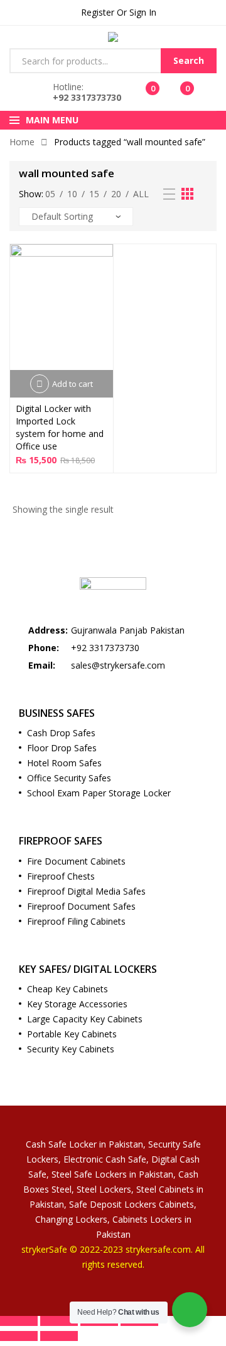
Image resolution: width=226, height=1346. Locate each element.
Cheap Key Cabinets (67, 989)
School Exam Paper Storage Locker (99, 793)
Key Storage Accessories (77, 1004)
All (141, 194)
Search (188, 60)
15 (94, 194)
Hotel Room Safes (64, 763)
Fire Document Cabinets (76, 861)
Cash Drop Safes (61, 733)
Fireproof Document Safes (81, 906)
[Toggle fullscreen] (59, 1321)
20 (116, 194)
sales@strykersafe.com (118, 665)
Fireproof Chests (61, 876)
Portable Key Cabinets (72, 1034)
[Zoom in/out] (19, 1321)
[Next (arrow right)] (59, 1336)
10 (72, 194)
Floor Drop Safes (62, 748)
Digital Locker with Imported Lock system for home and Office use (60, 427)
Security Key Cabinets (70, 1049)
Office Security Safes (69, 778)
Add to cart (72, 383)
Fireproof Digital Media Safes (86, 891)
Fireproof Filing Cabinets (76, 921)
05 (50, 194)
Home (22, 142)
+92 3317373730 (87, 97)
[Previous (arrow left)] (19, 1336)
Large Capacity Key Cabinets (85, 1019)
